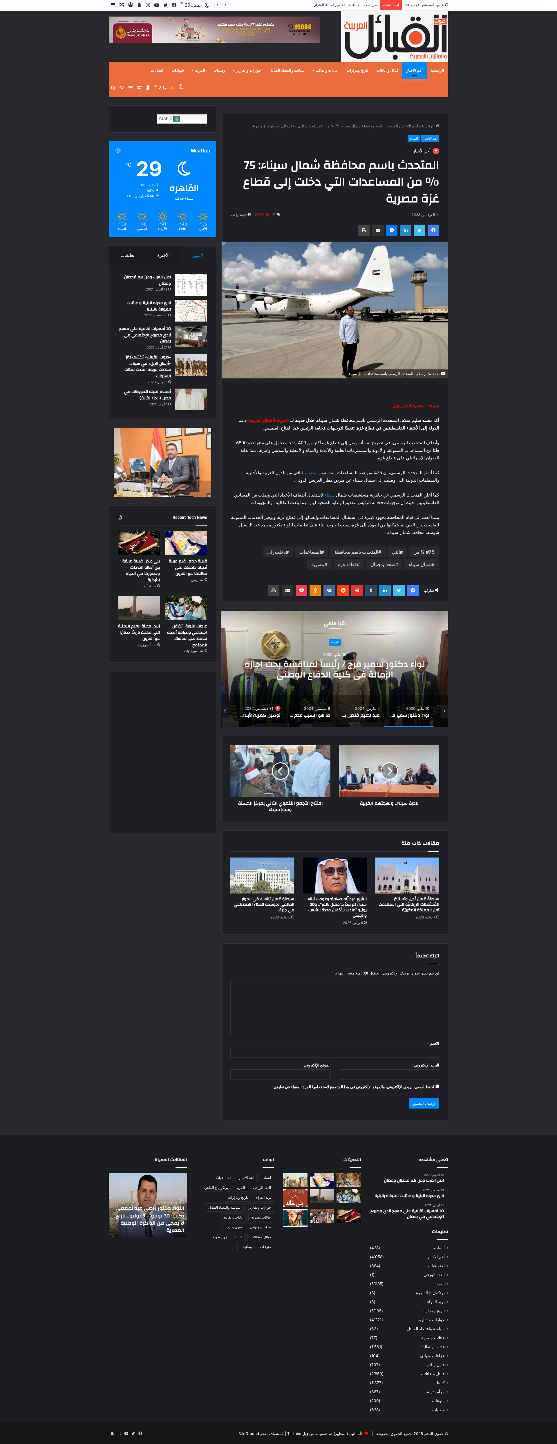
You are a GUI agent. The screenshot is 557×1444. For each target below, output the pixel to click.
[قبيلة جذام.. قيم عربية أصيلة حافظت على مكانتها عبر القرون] (186, 543)
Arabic (166, 118)
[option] (334, 669)
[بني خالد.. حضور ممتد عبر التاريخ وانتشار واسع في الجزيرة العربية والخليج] (295, 1198)
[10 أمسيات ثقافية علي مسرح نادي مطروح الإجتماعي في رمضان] (191, 336)
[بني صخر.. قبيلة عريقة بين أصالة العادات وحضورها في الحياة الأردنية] (139, 543)
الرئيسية (437, 70)
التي (396, 552)
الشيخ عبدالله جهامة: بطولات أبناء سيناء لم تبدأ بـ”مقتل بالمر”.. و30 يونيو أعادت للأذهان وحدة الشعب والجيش (337, 907)
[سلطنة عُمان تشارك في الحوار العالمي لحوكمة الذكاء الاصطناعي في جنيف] (262, 876)
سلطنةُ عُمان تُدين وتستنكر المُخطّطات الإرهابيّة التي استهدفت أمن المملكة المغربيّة (409, 904)
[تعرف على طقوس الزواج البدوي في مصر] (322, 1216)
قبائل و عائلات (387, 70)
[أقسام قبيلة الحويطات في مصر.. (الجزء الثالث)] (191, 399)
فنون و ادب (435, 1364)
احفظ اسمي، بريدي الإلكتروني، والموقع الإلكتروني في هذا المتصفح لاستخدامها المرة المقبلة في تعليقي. (353, 1086)
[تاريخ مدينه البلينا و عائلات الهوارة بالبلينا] (191, 311)
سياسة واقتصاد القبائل (287, 70)
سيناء (330, 495)
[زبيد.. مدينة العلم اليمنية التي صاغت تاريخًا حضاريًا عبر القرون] (139, 608)
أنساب (439, 1248)
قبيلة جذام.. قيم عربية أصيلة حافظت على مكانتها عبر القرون (188, 567)
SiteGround (248, 1433)
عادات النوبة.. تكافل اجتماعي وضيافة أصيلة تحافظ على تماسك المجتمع (187, 635)
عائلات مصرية (433, 1337)
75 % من (424, 552)
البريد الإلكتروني (425, 1065)
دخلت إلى (276, 552)
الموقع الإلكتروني (317, 1065)
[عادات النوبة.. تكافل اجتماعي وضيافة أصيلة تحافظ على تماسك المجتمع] (186, 608)
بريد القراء (436, 1301)
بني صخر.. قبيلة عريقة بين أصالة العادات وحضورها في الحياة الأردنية (323, 5)
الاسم (433, 1043)
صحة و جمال (382, 564)
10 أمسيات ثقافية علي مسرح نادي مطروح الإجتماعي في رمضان (145, 335)
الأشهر (199, 255)
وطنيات (219, 70)
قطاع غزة (347, 564)
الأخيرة (163, 255)
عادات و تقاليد (327, 70)
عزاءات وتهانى (432, 1355)
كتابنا (441, 1382)
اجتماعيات (436, 1266)
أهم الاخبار (414, 70)
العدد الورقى (434, 1274)
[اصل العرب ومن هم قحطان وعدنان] (191, 285)
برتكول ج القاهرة (430, 1292)
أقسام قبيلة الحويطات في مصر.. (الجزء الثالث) (147, 395)
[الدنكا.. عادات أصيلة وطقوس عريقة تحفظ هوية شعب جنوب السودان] (295, 1180)
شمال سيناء (420, 564)
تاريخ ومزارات (357, 70)
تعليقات (127, 255)
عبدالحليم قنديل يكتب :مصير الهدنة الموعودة (335, 669)
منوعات (438, 1400)
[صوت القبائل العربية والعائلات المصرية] (394, 37)
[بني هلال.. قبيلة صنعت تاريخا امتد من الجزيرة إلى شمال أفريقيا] (349, 1180)
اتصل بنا (157, 70)
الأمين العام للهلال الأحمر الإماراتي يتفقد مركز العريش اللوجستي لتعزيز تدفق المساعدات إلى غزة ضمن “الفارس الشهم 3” (151, 1215)
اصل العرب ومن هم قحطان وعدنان (147, 280)
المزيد (200, 70)
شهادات (177, 70)
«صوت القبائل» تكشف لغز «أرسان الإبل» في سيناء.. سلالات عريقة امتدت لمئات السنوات (147, 366)
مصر (312, 472)
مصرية (317, 564)
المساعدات (310, 552)
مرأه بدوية (436, 1391)
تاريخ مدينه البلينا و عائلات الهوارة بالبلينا (149, 306)
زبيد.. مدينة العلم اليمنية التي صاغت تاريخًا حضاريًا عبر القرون (139, 632)
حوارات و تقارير (248, 70)
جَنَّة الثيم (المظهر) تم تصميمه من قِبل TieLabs (325, 1433)
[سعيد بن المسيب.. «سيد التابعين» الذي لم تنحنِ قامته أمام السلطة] (295, 1218)
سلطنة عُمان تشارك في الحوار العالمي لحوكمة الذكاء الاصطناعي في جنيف (264, 904)
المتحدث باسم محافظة (356, 552)
